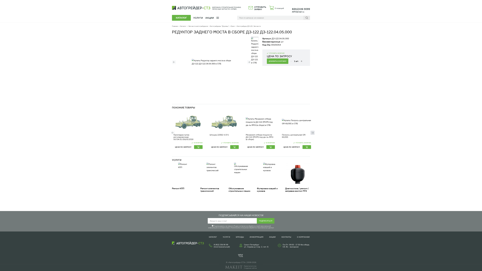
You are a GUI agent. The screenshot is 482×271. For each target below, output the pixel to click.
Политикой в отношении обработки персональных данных (252, 228)
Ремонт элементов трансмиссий (209, 189)
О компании (303, 237)
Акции (209, 17)
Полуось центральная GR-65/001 (294, 136)
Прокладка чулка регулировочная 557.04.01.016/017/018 (183, 137)
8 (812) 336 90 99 (221, 245)
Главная (175, 26)
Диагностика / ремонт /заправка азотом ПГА (297, 189)
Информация (256, 237)
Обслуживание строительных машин (239, 189)
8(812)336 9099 (301, 9)
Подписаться (265, 221)
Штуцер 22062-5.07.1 (219, 135)
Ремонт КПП (178, 188)
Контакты (286, 237)
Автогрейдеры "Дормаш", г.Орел (222, 26)
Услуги (226, 237)
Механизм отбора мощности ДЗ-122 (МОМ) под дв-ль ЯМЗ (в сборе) (259, 137)
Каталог (183, 26)
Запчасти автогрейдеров (198, 26)
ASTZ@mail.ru (298, 12)
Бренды (240, 237)
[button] (174, 62)
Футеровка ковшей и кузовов (267, 189)
